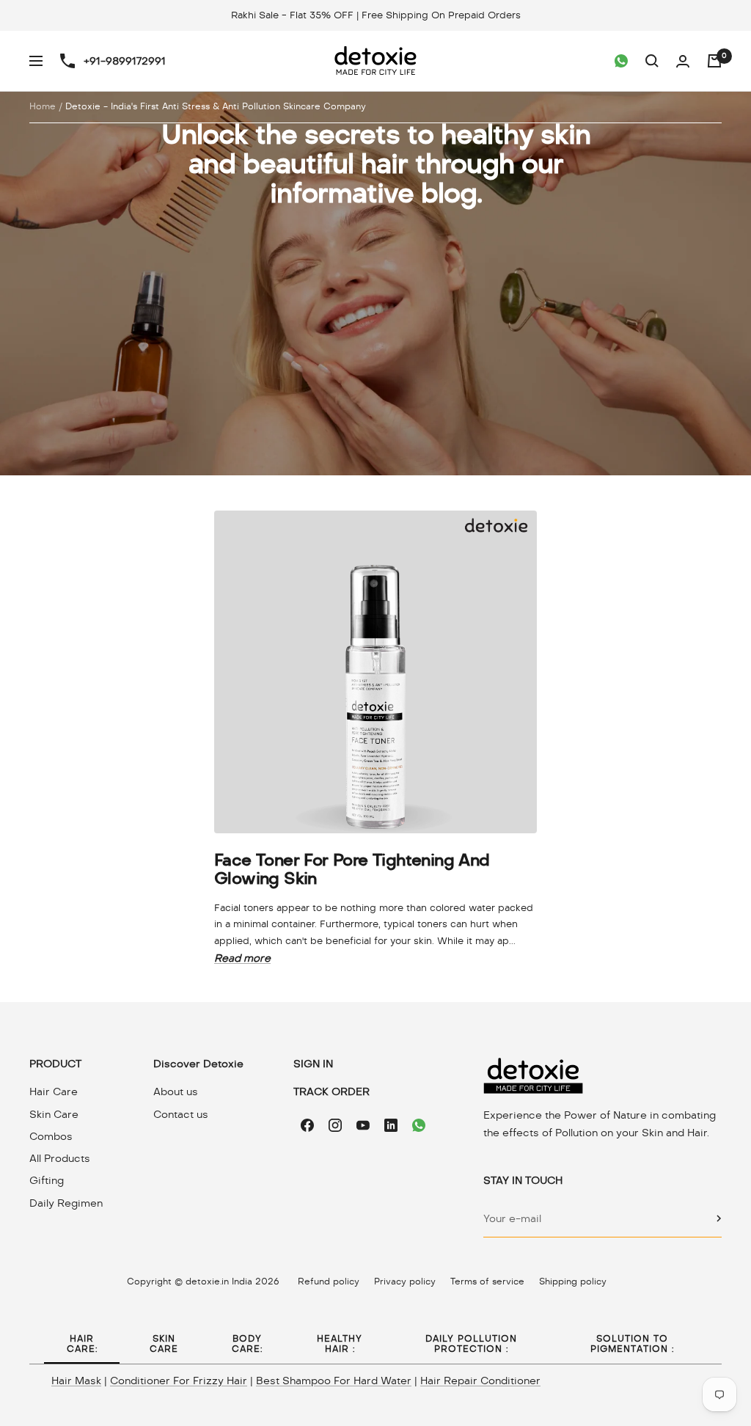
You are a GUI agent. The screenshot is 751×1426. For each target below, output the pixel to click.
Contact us (180, 1114)
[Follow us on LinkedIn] (391, 1125)
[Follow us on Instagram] (335, 1125)
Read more (242, 958)
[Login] (682, 61)
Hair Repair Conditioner (480, 1380)
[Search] (652, 60)
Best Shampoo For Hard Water (333, 1380)
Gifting (46, 1180)
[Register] (719, 1218)
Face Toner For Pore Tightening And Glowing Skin (352, 869)
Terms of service (487, 1281)
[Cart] (714, 60)
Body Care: (247, 1344)
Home (42, 106)
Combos (51, 1136)
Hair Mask (76, 1380)
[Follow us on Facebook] (307, 1125)
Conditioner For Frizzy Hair (178, 1380)
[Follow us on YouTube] (363, 1125)
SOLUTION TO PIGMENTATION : (632, 1344)
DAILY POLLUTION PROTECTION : (471, 1344)
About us (175, 1091)
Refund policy (328, 1281)
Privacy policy (405, 1281)
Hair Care (53, 1091)
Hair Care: (82, 1344)
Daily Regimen (66, 1203)
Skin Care (53, 1114)
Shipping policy (573, 1281)
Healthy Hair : (339, 1344)
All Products (59, 1158)
